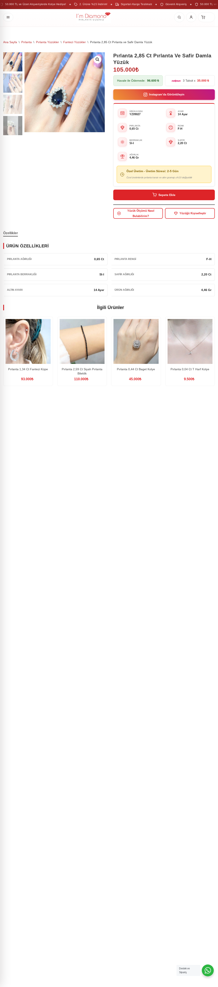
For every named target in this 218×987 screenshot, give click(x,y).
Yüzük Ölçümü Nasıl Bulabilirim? (140, 213)
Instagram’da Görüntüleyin (166, 94)
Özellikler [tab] (10, 233)
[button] (97, 59)
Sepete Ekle (166, 195)
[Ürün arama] (179, 17)
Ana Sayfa (10, 42)
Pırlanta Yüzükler (47, 42)
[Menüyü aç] (8, 17)
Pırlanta (26, 42)
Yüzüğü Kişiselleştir (192, 213)
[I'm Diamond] (94, 17)
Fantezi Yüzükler (74, 42)
